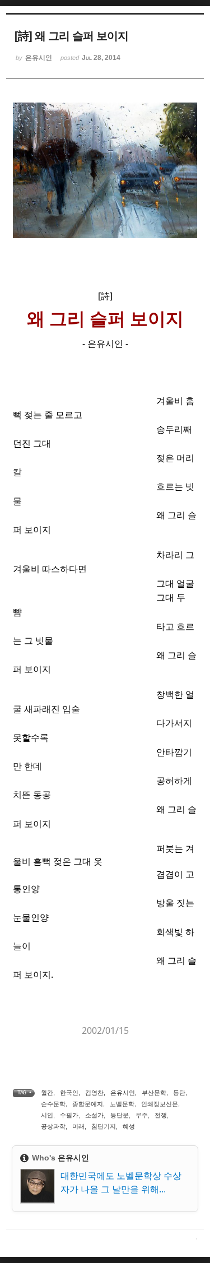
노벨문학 (122, 1104)
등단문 (119, 1115)
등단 (179, 1092)
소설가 (94, 1115)
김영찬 (94, 1092)
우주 (142, 1115)
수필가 (69, 1115)
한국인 (69, 1092)
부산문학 (154, 1092)
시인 (47, 1115)
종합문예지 (87, 1104)
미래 (78, 1126)
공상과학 (53, 1126)
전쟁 (161, 1115)
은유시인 (122, 1092)
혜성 (129, 1126)
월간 (47, 1092)
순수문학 (53, 1104)
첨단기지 (103, 1126)
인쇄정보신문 (159, 1104)
